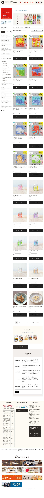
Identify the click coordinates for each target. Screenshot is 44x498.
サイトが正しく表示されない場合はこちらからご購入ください (6, 22)
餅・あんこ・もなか (4, 100)
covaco (2, 105)
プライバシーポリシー (13, 449)
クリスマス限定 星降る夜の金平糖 (7, 78)
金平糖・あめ (3, 61)
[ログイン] (30, 2)
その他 (4, 82)
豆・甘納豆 (3, 97)
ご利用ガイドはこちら (21, 410)
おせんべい (3, 92)
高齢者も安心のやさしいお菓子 (6, 50)
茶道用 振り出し (5, 80)
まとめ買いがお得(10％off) (5, 53)
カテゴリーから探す (6, 58)
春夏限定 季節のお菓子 (5, 48)
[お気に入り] (28, 2)
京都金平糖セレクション (6, 70)
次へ (33, 322)
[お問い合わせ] (33, 2)
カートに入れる (20, 58)
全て (13, 27)
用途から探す (5, 35)
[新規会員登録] (25, 2)
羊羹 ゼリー (3, 89)
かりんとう (3, 87)
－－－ (3, 110)
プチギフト (3, 45)
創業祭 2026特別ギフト (5, 40)
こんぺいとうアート (6, 72)
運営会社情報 (31, 449)
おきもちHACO (3, 107)
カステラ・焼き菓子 (4, 102)
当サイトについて (4, 449)
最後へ (38, 322)
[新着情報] (20, 2)
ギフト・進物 (3, 43)
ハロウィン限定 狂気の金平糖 (7, 75)
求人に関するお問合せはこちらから (34, 434)
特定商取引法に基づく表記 (23, 449)
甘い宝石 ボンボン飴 (6, 67)
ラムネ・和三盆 (3, 84)
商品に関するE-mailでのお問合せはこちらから (34, 429)
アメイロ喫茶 (5, 65)
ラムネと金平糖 (5, 63)
